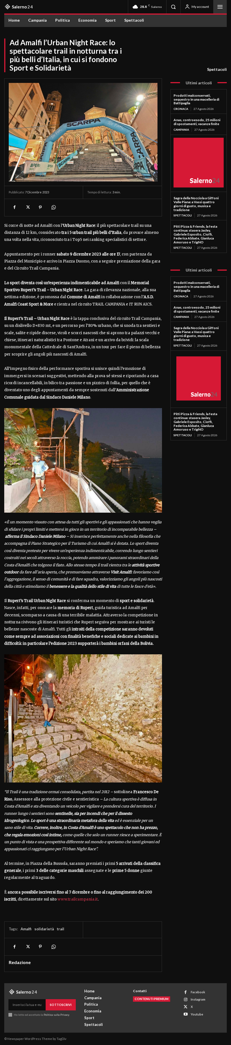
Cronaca (181, 108)
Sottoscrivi (61, 1004)
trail (60, 929)
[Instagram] (185, 999)
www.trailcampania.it (77, 899)
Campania (181, 129)
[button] (173, 6)
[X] (27, 207)
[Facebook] (14, 207)
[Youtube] (185, 1014)
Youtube (197, 1014)
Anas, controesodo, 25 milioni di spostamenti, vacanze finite (197, 122)
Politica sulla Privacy (56, 1014)
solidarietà (44, 929)
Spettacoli (217, 69)
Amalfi (26, 929)
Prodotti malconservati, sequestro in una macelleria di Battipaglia (196, 99)
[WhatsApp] (53, 207)
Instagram (198, 999)
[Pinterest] (40, 207)
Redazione (20, 962)
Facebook (198, 992)
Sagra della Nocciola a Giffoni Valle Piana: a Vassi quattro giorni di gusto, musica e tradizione (196, 204)
